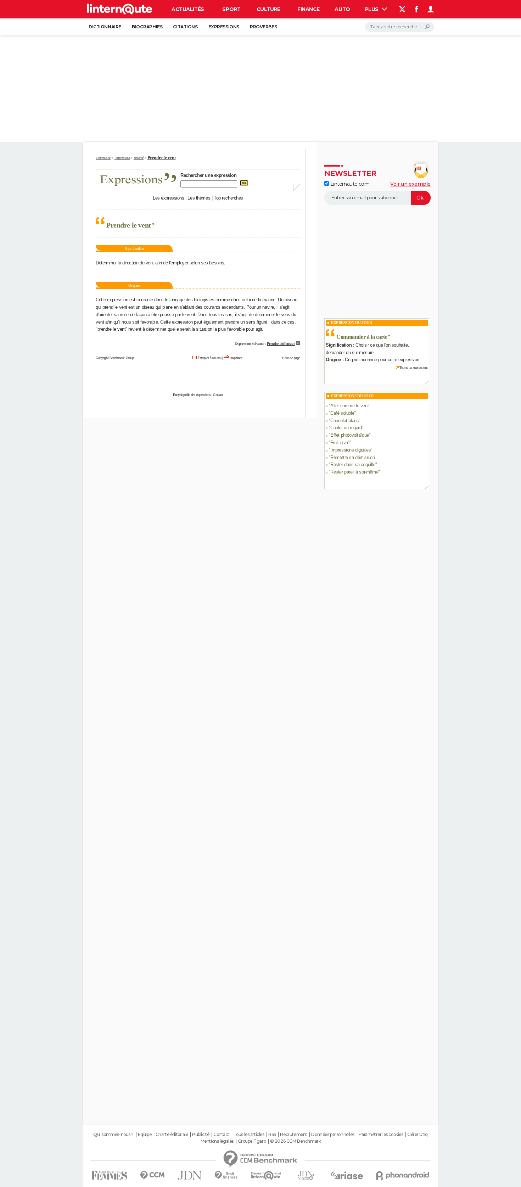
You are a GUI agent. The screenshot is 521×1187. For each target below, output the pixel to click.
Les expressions (168, 198)
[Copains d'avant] (266, 1175)
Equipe (144, 1134)
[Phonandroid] (403, 1175)
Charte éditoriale (172, 1134)
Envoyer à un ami (209, 358)
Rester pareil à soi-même (354, 472)
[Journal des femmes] (109, 1175)
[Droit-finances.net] (226, 1175)
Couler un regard (346, 427)
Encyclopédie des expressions (192, 395)
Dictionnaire (105, 26)
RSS (272, 1134)
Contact (218, 395)
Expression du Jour (351, 322)
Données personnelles (332, 1134)
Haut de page (291, 358)
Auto (342, 9)
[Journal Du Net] (190, 1175)
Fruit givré (339, 442)
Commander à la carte (361, 337)
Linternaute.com (349, 184)
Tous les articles (249, 1134)
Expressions (223, 26)
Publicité (200, 1134)
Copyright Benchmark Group (115, 358)
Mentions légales (217, 1141)
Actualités (188, 9)
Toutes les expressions (413, 367)
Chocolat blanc (344, 420)
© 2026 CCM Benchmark (295, 1141)
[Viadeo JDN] (306, 1175)
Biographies (147, 26)
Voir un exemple (410, 184)
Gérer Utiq (417, 1134)
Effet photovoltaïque (349, 435)
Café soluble (342, 413)
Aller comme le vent (349, 405)
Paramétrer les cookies (381, 1134)
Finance (308, 9)
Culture (268, 9)
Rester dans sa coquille (352, 464)
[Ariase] (347, 1175)
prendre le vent (111, 329)
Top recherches (228, 198)
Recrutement (293, 1134)
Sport (231, 9)
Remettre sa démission (352, 457)
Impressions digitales (350, 450)
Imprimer (236, 358)
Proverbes (263, 26)
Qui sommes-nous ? (113, 1134)
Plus (372, 9)
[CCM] (152, 1175)
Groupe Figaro (252, 1141)
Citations (185, 26)
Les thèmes (198, 198)
